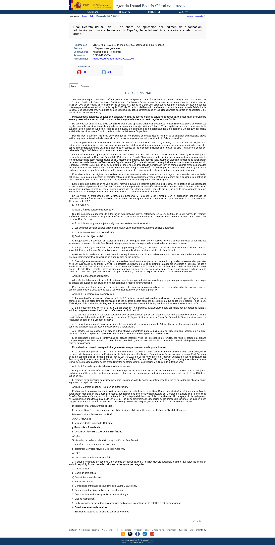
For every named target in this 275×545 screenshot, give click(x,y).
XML (109, 72)
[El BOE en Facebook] (137, 536)
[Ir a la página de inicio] (150, 6)
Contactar (73, 530)
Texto (73, 86)
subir (199, 521)
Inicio (84, 16)
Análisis (85, 86)
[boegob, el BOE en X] (130, 536)
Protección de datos (141, 530)
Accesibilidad (126, 530)
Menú (181, 12)
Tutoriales (183, 530)
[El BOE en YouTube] (152, 536)
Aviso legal (113, 530)
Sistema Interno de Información (164, 530)
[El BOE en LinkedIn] (145, 536)
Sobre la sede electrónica (89, 530)
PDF (85, 72)
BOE (92, 16)
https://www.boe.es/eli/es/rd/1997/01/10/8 (113, 58)
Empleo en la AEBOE (197, 530)
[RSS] (123, 536)
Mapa (104, 530)
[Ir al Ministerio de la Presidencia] (91, 5)
